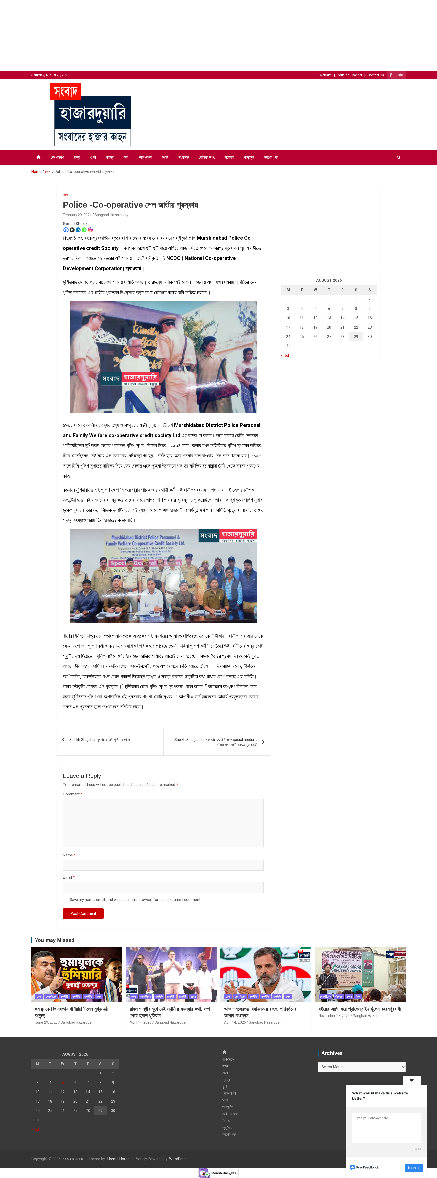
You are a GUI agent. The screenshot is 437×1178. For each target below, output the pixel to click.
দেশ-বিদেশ (57, 157)
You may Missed (54, 940)
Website (325, 75)
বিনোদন (229, 157)
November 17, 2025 (334, 1016)
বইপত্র (338, 996)
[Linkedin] (78, 229)
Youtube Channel (349, 75)
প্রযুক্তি (249, 157)
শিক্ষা (165, 157)
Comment (72, 794)
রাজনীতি (64, 996)
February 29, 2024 (77, 215)
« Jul (285, 355)
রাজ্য (77, 157)
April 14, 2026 (140, 1022)
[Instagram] (90, 229)
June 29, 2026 (46, 1022)
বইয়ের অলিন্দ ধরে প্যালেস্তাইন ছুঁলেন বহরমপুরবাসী (360, 1009)
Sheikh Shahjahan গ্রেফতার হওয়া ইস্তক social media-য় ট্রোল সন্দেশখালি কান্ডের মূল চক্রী (215, 742)
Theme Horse (118, 1158)
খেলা (93, 157)
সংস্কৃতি (184, 157)
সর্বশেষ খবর (271, 157)
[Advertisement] (151, 35)
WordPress (178, 1158)
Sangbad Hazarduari (77, 1022)
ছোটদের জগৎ (206, 157)
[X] (72, 229)
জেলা (66, 195)
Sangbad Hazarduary (111, 215)
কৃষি (126, 157)
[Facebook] (66, 229)
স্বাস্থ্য (110, 157)
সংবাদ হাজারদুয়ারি (72, 1158)
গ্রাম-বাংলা (145, 157)
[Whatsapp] (84, 229)
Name (69, 855)
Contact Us (376, 75)
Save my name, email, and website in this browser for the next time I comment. (135, 899)
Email (69, 877)
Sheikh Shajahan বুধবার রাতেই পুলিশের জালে (99, 739)
